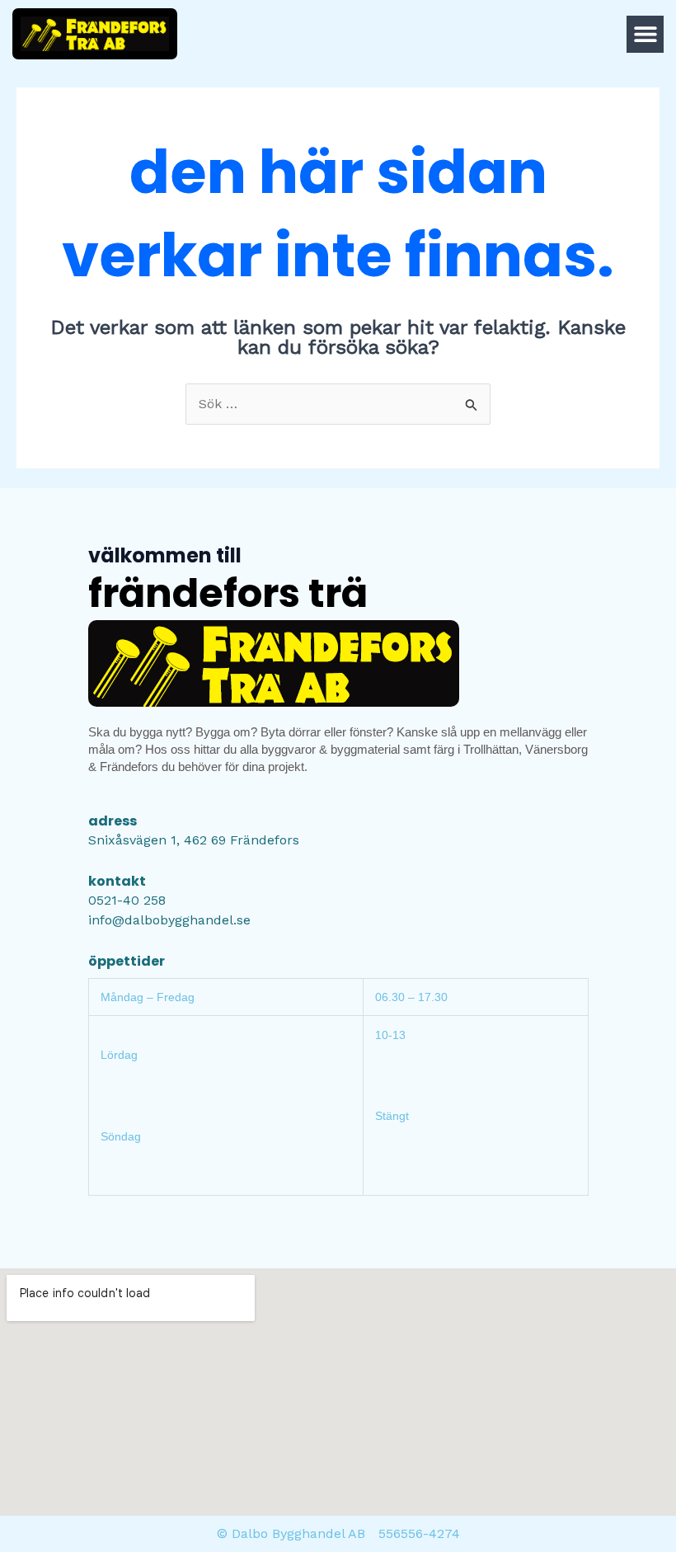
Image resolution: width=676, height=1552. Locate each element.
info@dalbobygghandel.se (169, 920)
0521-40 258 (127, 900)
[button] (645, 34)
